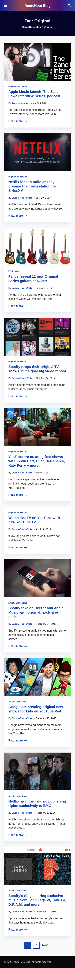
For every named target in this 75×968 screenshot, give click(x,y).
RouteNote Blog (37, 5)
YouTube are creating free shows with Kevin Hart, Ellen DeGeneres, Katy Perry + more (36, 461)
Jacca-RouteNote (22, 197)
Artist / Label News (17, 603)
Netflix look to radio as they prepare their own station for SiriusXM (32, 186)
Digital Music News (17, 86)
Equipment (13, 271)
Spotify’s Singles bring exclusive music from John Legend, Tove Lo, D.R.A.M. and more (37, 900)
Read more (15, 121)
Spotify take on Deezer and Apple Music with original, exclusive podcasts (35, 612)
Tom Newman (20, 103)
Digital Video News (17, 177)
